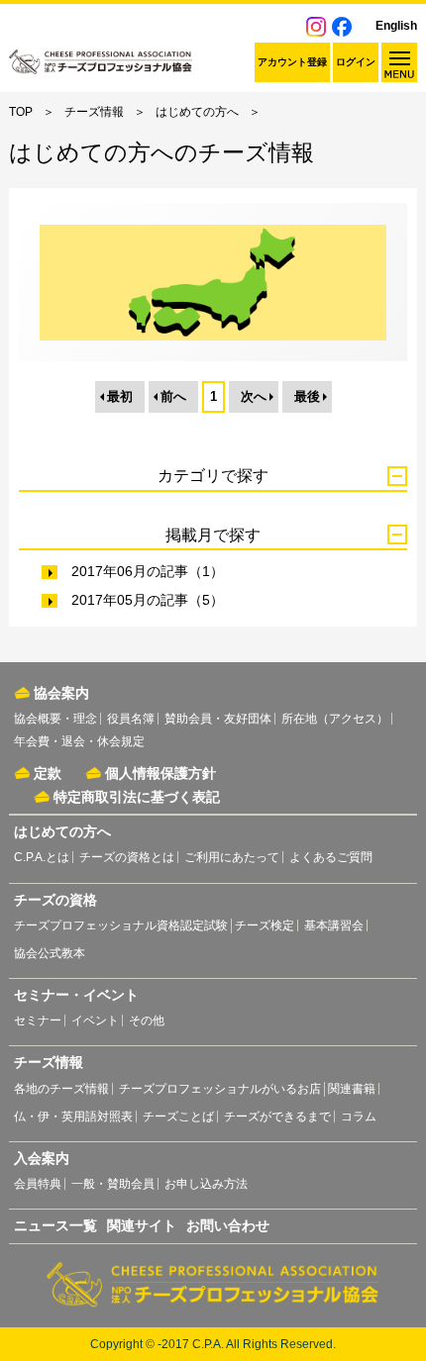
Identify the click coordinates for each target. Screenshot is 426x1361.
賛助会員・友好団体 (217, 719)
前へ (173, 396)
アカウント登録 (292, 61)
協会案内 (61, 693)
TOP (21, 112)
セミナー (37, 1020)
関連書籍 (351, 1089)
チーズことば (178, 1116)
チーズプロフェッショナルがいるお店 (220, 1089)
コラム (358, 1116)
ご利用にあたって (231, 857)
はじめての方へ (197, 112)
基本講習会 (334, 925)
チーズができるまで (277, 1116)
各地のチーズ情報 (61, 1089)
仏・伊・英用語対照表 (73, 1116)
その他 (146, 1020)
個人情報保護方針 (160, 773)
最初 (120, 396)
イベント (95, 1020)
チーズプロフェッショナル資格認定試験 (121, 925)
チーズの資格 (55, 900)
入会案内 (41, 1158)
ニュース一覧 (55, 1225)
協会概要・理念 (55, 719)
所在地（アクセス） (334, 719)
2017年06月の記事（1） (147, 571)
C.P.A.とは (41, 857)
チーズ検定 (264, 925)
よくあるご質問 (331, 857)
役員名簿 (131, 719)
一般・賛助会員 (113, 1184)
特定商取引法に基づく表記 (136, 797)
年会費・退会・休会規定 (79, 741)
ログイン (355, 61)
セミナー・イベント (76, 995)
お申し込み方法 (206, 1184)
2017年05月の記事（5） (147, 600)
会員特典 (37, 1184)
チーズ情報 (94, 112)
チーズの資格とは (126, 857)
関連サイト (141, 1225)
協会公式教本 (49, 953)
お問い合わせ (227, 1225)
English (396, 26)
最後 (307, 396)
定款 (47, 773)
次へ (253, 396)
